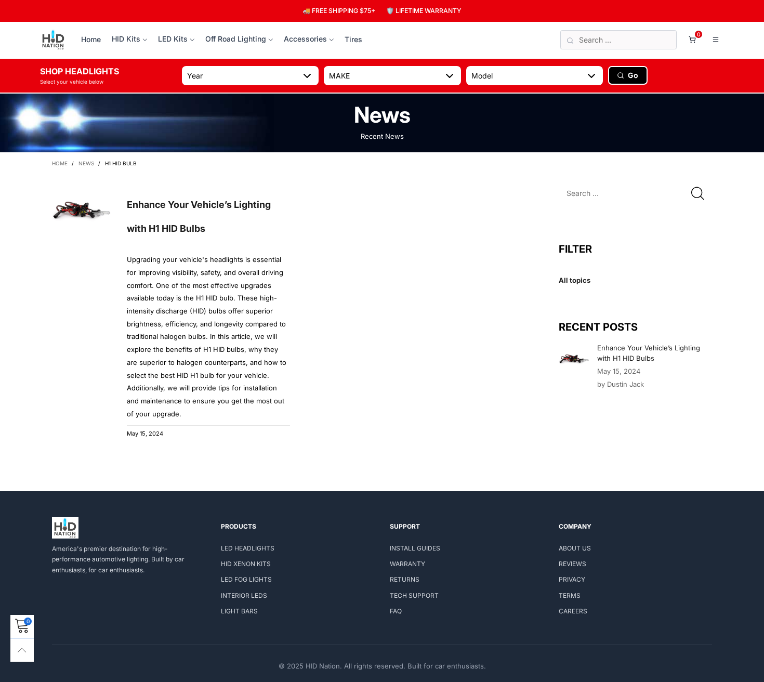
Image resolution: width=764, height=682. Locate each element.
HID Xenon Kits (246, 564)
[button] (697, 193)
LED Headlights (247, 548)
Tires (353, 39)
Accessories (305, 38)
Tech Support (414, 595)
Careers (573, 611)
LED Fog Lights (246, 579)
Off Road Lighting (235, 38)
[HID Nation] (53, 40)
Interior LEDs (244, 595)
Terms (570, 595)
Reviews (572, 564)
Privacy (572, 579)
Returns (404, 579)
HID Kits (126, 38)
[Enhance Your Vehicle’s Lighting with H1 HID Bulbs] (574, 358)
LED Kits (173, 38)
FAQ (396, 611)
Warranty (407, 564)
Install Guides (415, 548)
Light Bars (239, 611)
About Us (575, 548)
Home (91, 39)
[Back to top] (22, 650)
